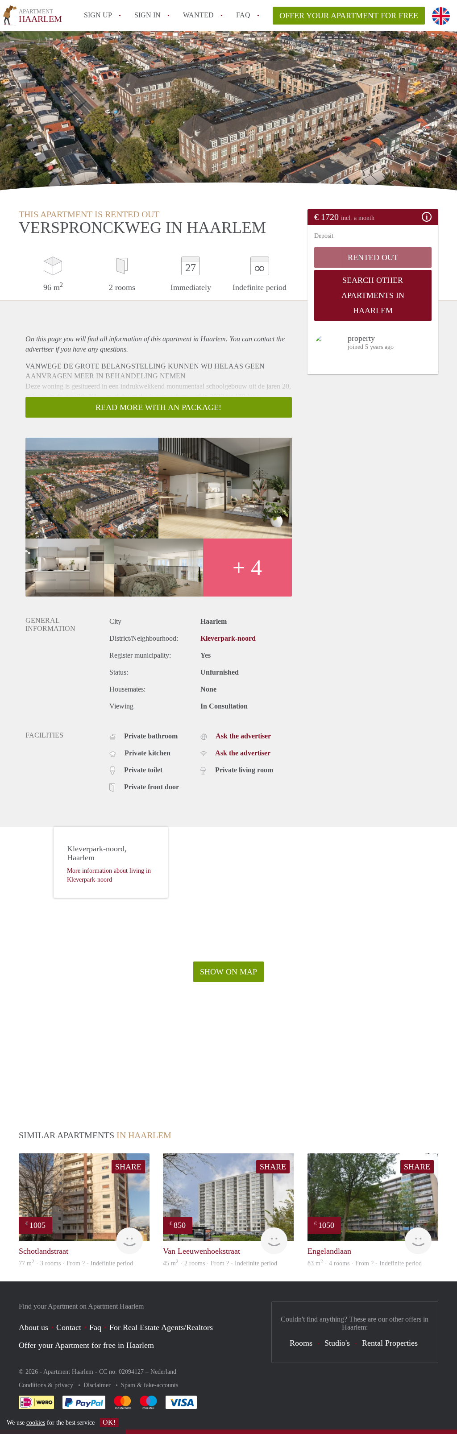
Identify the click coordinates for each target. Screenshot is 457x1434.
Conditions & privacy (47, 1385)
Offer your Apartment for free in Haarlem (86, 1345)
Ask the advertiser (243, 736)
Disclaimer (97, 1385)
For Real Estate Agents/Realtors (161, 1327)
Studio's (337, 1343)
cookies (35, 1422)
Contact (68, 1327)
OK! (109, 1422)
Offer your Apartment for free (348, 15)
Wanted (198, 15)
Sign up (98, 15)
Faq (95, 1327)
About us (33, 1327)
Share (128, 1166)
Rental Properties (390, 1343)
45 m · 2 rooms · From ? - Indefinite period (220, 1263)
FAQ (243, 15)
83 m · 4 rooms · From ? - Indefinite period (364, 1263)
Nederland (163, 1371)
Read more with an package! (158, 407)
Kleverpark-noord (228, 638)
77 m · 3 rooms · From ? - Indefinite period (76, 1263)
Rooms (301, 1343)
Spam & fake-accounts (149, 1385)
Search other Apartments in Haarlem (372, 295)
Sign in (147, 15)
